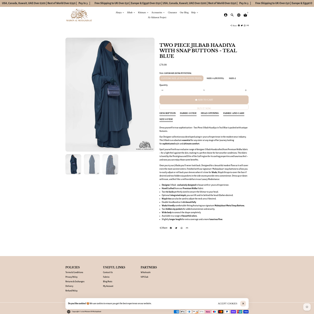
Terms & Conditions (74, 272)
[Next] (150, 95)
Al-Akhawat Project (157, 17)
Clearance (172, 12)
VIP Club (144, 277)
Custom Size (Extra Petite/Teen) (181, 78)
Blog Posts (107, 281)
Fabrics (106, 277)
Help (195, 12)
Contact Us (108, 272)
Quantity (163, 85)
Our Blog (184, 12)
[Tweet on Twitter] (242, 26)
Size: (175, 73)
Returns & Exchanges (74, 281)
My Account (108, 286)
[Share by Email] (248, 26)
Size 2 (232, 78)
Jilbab (131, 12)
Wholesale (146, 272)
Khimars (143, 12)
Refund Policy (71, 291)
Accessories (158, 12)
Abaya (120, 12)
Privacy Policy (71, 277)
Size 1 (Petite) (215, 78)
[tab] (167, 114)
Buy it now (204, 108)
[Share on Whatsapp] (245, 26)
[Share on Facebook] (239, 26)
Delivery (69, 286)
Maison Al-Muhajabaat (93, 311)
